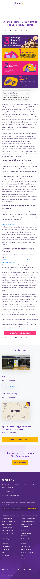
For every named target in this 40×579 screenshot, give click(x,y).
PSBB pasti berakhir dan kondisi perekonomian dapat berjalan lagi (18, 261)
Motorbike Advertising (9, 521)
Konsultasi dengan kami (20, 333)
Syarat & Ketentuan (27, 552)
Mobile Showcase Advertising (7, 538)
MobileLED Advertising (28, 518)
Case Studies (6, 549)
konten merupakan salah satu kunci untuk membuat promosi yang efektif (19, 223)
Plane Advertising (7, 530)
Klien (3, 552)
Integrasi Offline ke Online (12, 95)
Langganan (32, 508)
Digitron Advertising (27, 521)
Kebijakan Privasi (26, 549)
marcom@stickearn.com (12, 495)
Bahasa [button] (4, 569)
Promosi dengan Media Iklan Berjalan (16, 99)
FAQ (22, 555)
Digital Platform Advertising (26, 534)
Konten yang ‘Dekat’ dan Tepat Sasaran (16, 97)
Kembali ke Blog (21, 12)
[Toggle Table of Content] (27, 93)
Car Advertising (7, 518)
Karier (23, 558)
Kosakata (24, 562)
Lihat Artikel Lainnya (20, 439)
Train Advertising (7, 527)
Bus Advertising (7, 524)
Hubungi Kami (25, 546)
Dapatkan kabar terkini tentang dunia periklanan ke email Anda (18, 503)
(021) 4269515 (9, 491)
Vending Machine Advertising (26, 525)
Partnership (5, 555)
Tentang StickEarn (7, 546)
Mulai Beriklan (20, 462)
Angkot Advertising (8, 533)
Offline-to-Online (26, 539)
